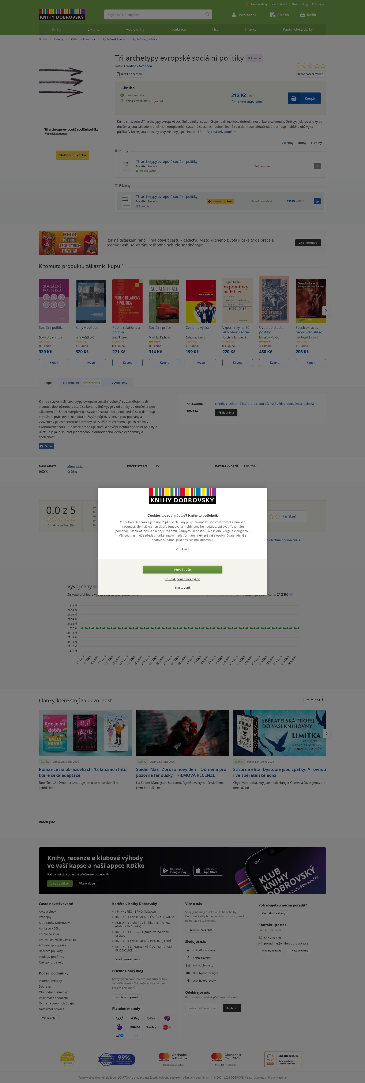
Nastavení (182, 587)
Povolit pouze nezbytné (182, 579)
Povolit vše (182, 570)
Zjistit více (182, 549)
